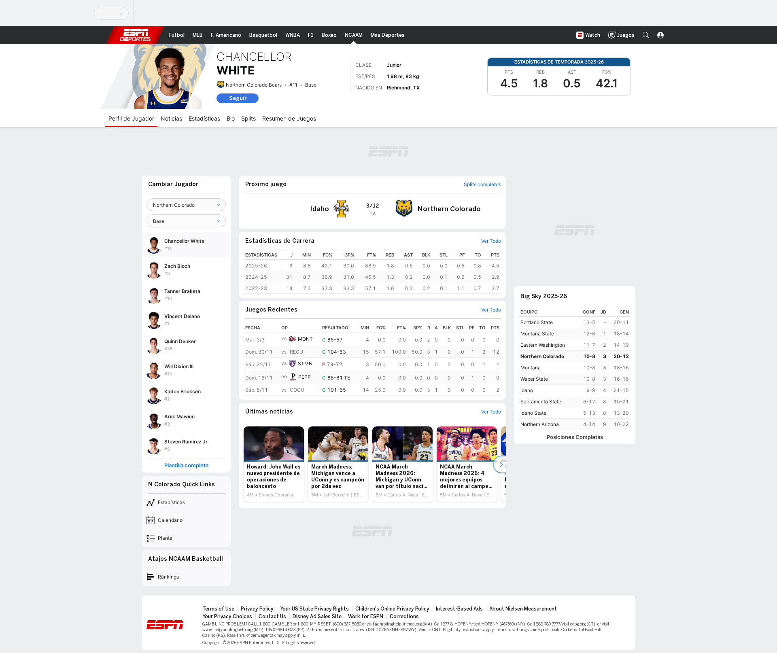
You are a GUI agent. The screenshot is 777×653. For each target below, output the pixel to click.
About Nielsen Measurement (523, 609)
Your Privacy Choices (227, 616)
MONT (305, 339)
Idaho (526, 390)
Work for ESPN (365, 616)
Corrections (404, 616)
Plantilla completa (186, 465)
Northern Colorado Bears (254, 85)
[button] (646, 35)
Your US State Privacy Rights (314, 609)
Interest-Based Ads (459, 609)
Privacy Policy (257, 609)
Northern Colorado (542, 356)
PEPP (304, 377)
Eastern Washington (542, 345)
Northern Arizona (539, 424)
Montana (530, 368)
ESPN (135, 35)
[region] (390, 272)
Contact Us (272, 616)
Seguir (237, 98)
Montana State (537, 334)
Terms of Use (218, 609)
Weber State (534, 379)
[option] (274, 464)
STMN (305, 363)
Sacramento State (540, 402)
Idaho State (533, 413)
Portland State (536, 322)
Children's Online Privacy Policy (392, 609)
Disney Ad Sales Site (317, 616)
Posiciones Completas (575, 437)
